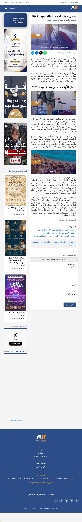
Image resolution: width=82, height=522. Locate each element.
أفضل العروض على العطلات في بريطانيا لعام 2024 (54, 236)
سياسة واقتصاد (52, 20)
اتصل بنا (26, 2)
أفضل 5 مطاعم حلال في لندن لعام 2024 (58, 233)
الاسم (74, 285)
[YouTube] (71, 501)
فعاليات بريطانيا (18, 170)
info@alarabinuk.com (37, 483)
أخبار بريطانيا (64, 20)
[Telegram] (32, 53)
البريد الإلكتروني (70, 294)
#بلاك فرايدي (46, 242)
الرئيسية (74, 20)
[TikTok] (61, 501)
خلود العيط (73, 53)
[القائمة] (6, 8)
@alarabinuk (15, 343)
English (12, 8)
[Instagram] (66, 501)
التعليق (73, 266)
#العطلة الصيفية (60, 242)
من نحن (7, 2)
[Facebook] (37, 53)
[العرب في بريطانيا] (74, 8)
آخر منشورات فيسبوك (15, 351)
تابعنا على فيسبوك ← (15, 420)
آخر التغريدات (19, 326)
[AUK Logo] (41, 438)
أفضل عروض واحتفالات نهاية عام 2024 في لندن (55, 230)
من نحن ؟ (41, 475)
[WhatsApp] (45, 53)
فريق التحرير (40, 467)
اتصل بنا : (49, 483)
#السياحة (71, 242)
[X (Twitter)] (41, 53)
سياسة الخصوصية (17, 2)
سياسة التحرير (40, 463)
